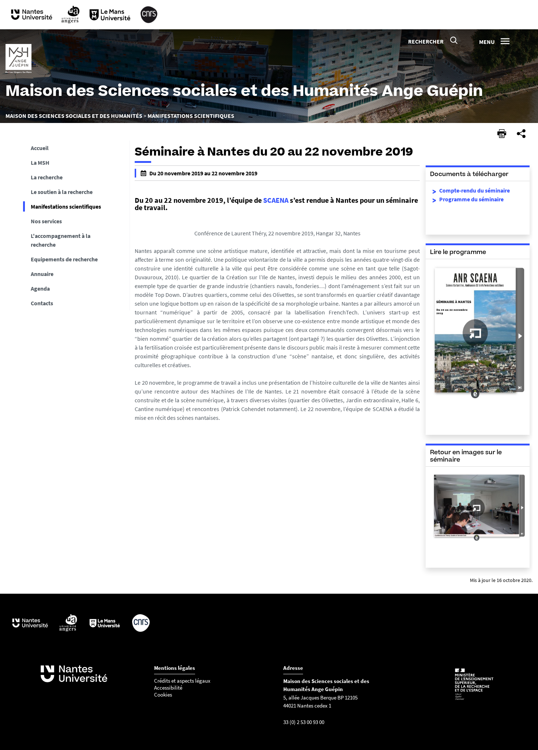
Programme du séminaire (471, 199)
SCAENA (276, 200)
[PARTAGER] (521, 133)
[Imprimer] (501, 133)
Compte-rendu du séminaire (474, 190)
